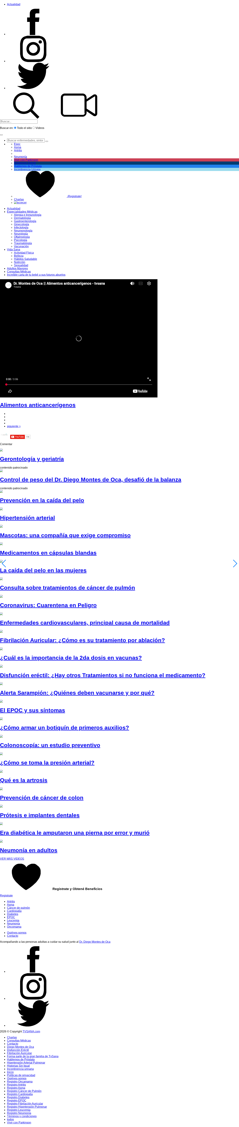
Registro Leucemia (18, 1109)
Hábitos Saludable (25, 258)
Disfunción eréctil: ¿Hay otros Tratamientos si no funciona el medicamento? (102, 675)
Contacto (12, 935)
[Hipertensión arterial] (1, 509)
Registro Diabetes (18, 1097)
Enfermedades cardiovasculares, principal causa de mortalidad (85, 623)
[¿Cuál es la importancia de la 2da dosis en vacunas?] (1, 649)
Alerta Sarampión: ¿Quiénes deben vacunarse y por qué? (77, 693)
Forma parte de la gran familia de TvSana (32, 1056)
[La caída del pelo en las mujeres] (1, 561)
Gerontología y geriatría (32, 459)
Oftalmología (22, 236)
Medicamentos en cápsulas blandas (48, 553)
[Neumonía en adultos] (1, 841)
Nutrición (19, 262)
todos (10, 1119)
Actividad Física (24, 252)
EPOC (11, 917)
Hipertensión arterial (27, 518)
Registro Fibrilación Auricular (25, 1103)
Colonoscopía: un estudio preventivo (50, 745)
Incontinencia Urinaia (27, 169)
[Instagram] (33, 61)
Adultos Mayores (17, 268)
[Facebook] (33, 34)
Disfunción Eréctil (25, 163)
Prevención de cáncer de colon (41, 798)
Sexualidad (21, 265)
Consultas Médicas (19, 271)
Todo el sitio (24, 127)
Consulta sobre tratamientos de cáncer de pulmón (67, 588)
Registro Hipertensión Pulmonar (27, 1106)
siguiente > (14, 426)
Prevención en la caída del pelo (42, 500)
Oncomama (14, 926)
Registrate (6, 895)
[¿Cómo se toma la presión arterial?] (1, 754)
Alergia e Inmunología (27, 214)
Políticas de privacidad (21, 1075)
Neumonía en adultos (28, 850)
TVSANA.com (31, 1031)
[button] (1, 134)
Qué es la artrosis (23, 780)
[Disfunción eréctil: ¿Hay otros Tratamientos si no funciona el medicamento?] (1, 666)
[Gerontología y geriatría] (1, 450)
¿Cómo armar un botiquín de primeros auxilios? (64, 727)
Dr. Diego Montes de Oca (94, 941)
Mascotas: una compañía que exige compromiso (65, 535)
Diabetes (12, 914)
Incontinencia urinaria (20, 1068)
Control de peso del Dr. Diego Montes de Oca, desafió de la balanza (90, 479)
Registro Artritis (16, 1084)
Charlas (19, 199)
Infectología (21, 227)
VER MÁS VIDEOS (12, 858)
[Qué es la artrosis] (1, 771)
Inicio (10, 1072)
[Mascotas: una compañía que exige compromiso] (1, 526)
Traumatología (23, 243)
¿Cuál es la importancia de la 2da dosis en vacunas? (71, 658)
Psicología (20, 240)
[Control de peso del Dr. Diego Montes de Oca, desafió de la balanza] (1, 471)
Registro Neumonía (19, 1113)
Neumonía (20, 156)
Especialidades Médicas (22, 211)
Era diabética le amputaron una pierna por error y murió (75, 833)
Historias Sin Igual (18, 1065)
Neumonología (23, 230)
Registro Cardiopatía (20, 1094)
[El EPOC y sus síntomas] (1, 701)
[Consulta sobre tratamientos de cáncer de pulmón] (1, 579)
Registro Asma (16, 1087)
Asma (17, 147)
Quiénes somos (16, 932)
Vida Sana (13, 249)
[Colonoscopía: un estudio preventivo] (1, 736)
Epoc (17, 144)
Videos (40, 127)
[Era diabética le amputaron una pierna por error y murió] (1, 824)
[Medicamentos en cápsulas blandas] (1, 544)
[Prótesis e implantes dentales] (1, 806)
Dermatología (22, 218)
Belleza (18, 255)
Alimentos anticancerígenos (38, 405)
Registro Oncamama (20, 1081)
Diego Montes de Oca (20, 1046)
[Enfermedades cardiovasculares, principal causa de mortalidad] (1, 614)
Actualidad (13, 4)
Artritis (11, 901)
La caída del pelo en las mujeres (43, 570)
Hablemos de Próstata (28, 166)
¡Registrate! (74, 196)
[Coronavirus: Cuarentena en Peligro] (1, 596)
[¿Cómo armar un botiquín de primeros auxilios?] (1, 719)
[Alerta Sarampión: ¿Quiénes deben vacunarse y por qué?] (1, 684)
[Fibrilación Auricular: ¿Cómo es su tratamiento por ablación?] (1, 631)
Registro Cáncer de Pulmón (24, 1091)
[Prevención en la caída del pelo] (1, 491)
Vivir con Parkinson (26, 159)
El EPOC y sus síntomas (32, 710)
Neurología (21, 233)
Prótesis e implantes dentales (40, 815)
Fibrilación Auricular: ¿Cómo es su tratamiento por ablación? (82, 640)
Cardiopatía (14, 910)
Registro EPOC (16, 1100)
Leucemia (13, 920)
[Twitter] (33, 88)
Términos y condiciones (22, 1116)
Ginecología (21, 224)
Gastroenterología (25, 221)
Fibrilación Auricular (19, 1053)
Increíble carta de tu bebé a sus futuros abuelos (36, 274)
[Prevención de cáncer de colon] (1, 789)
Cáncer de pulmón (18, 907)
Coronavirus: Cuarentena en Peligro (48, 605)
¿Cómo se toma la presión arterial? (47, 763)
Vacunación (21, 246)
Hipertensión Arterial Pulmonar (26, 1062)
